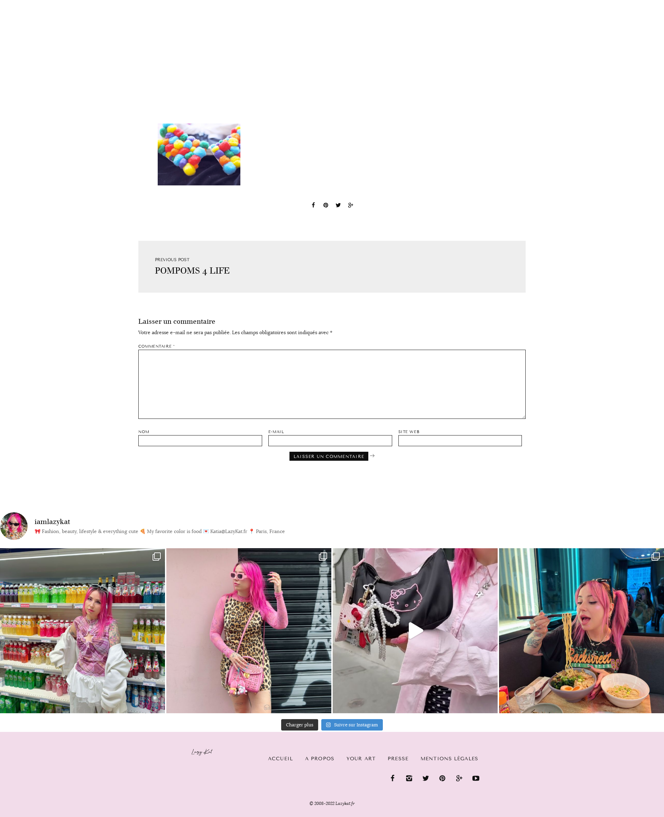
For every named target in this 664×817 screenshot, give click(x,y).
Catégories (70, 4)
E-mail (276, 432)
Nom (143, 432)
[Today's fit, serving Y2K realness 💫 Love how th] (82, 630)
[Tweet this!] (338, 206)
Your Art (361, 759)
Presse (619, 3)
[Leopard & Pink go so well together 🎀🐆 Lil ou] (248, 630)
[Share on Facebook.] (313, 206)
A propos (319, 759)
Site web (408, 432)
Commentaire (156, 346)
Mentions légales (449, 759)
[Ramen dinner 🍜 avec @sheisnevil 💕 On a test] (581, 630)
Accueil (26, 3)
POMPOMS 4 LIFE (192, 270)
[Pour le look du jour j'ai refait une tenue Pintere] (415, 630)
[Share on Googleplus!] (350, 206)
